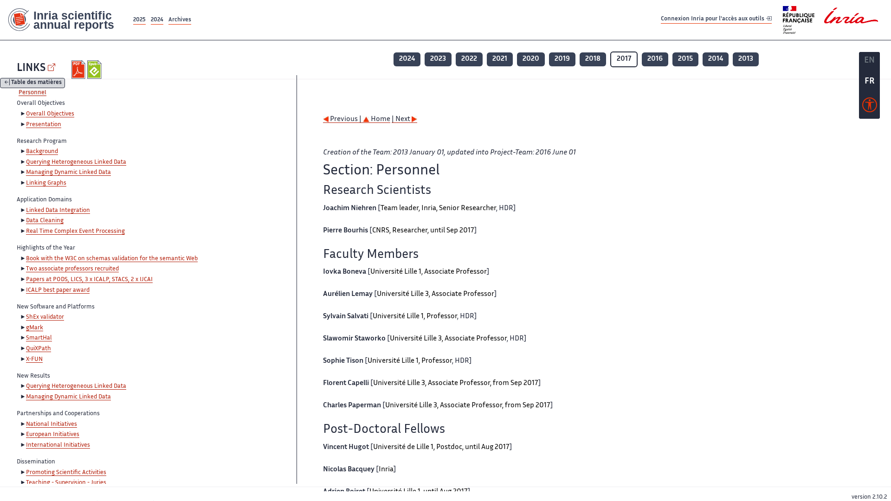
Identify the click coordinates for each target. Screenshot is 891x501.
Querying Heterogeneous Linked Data (76, 162)
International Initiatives (58, 445)
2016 (655, 59)
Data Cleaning (45, 221)
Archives (179, 20)
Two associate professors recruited (72, 269)
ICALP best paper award (58, 290)
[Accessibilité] (869, 107)
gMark (34, 328)
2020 (531, 59)
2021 (499, 59)
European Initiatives (52, 434)
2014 (715, 59)
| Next (402, 119)
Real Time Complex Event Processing (75, 231)
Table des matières (36, 83)
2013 (745, 59)
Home (379, 119)
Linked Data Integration (58, 210)
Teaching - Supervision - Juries (66, 483)
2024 (157, 20)
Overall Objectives (50, 114)
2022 (469, 59)
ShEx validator (45, 317)
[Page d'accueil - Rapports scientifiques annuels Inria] (66, 20)
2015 (685, 59)
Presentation (43, 125)
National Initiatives (51, 424)
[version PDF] (79, 69)
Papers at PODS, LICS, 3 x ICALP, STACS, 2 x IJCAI (89, 280)
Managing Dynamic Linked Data (68, 172)
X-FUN (34, 359)
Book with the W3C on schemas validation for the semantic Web (112, 259)
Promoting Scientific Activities (66, 472)
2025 (139, 20)
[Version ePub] (95, 69)
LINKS (31, 68)
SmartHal (39, 338)
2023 (438, 59)
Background (42, 151)
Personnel (32, 93)
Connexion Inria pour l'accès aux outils (713, 19)
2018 (592, 59)
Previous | (346, 119)
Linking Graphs (46, 183)
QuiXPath (38, 349)
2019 (562, 59)
